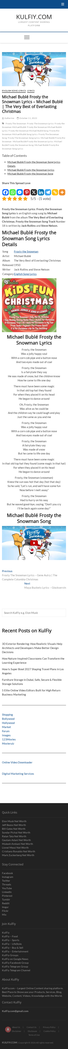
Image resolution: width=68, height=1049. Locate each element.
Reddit (5, 903)
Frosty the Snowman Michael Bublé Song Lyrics (30, 132)
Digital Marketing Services (18, 773)
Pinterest (7, 895)
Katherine (9, 118)
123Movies (9, 739)
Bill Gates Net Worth (13, 828)
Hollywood (8, 722)
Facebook (7, 873)
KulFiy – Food (10, 936)
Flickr (5, 910)
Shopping (7, 714)
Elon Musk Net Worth (14, 821)
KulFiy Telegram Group (15, 966)
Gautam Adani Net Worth (16, 840)
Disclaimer (16, 1031)
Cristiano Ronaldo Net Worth (18, 851)
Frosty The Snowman (16, 123)
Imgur (5, 907)
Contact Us (31, 1027)
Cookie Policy (50, 1031)
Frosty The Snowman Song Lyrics (24, 138)
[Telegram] (48, 190)
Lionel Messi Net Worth (15, 847)
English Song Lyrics (14, 90)
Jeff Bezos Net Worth (14, 824)
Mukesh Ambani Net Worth (17, 843)
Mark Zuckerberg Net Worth (18, 855)
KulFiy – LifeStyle (12, 943)
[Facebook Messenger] (20, 190)
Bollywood (8, 718)
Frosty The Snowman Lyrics (40, 123)
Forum (5, 731)
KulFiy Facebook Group (15, 962)
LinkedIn (7, 891)
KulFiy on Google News (15, 958)
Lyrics (30, 90)
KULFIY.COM (34, 17)
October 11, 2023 (28, 118)
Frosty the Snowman (26, 251)
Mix (4, 914)
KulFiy (5, 932)
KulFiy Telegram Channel (16, 970)
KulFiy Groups (10, 955)
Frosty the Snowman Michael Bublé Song (28, 130)
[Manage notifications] (8, 1029)
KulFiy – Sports (10, 940)
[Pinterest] (27, 190)
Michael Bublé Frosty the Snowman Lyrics (33, 141)
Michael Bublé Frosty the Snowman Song (32, 143)
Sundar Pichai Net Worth (16, 832)
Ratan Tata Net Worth (14, 836)
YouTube (7, 888)
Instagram (7, 876)
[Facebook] (5, 190)
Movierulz (8, 743)
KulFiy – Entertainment (15, 951)
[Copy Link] (55, 190)
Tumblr (6, 899)
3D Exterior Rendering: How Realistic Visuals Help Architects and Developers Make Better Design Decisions (32, 648)
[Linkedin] (41, 190)
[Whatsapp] (12, 190)
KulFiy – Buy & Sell (12, 947)
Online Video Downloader (17, 762)
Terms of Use (34, 1035)
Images (6, 735)
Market (6, 727)
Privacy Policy (49, 1027)
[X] (34, 190)
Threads (6, 884)
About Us (16, 1027)
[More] (62, 190)
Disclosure (32, 1031)
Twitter (6, 880)
